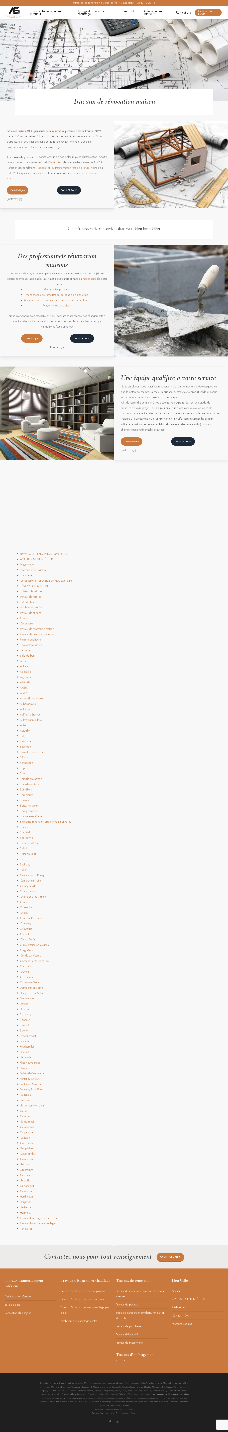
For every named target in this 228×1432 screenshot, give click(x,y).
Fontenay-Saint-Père (31, 1089)
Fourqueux (26, 1095)
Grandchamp (27, 1159)
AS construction (16, 131)
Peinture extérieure (30, 640)
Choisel (24, 934)
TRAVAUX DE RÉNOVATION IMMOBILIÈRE (44, 554)
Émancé (24, 1025)
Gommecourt (27, 1143)
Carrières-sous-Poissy (32, 875)
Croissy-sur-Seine (30, 982)
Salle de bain (27, 656)
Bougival (25, 832)
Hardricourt (26, 1197)
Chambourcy (27, 891)
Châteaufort (26, 907)
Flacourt (24, 1052)
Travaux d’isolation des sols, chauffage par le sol (84, 1310)
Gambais (25, 1116)
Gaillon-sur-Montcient (32, 1105)
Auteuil (24, 725)
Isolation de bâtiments (32, 591)
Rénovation (26, 1229)
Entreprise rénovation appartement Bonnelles (45, 822)
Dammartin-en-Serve (31, 988)
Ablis (23, 661)
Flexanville (25, 1057)
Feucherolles (27, 1047)
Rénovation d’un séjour (18, 1313)
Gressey (25, 1164)
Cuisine (24, 618)
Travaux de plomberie (128, 1326)
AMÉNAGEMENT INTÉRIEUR (36, 559)
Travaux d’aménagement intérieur (38, 1218)
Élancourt (25, 1020)
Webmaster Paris (113, 1413)
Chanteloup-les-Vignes (33, 897)
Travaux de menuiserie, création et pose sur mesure (141, 1293)
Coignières (26, 950)
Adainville (25, 672)
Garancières (27, 1127)
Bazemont (25, 747)
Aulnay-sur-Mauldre (31, 720)
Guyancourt (26, 1191)
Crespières (26, 977)
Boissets (24, 800)
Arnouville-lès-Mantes (32, 698)
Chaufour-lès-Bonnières (33, 918)
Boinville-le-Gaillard (30, 784)
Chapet (24, 902)
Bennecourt (26, 763)
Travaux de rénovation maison (37, 629)
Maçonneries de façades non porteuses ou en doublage (57, 300)
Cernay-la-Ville (28, 886)
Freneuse (25, 1100)
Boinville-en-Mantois (31, 779)
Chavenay (25, 923)
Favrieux (24, 1041)
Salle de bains (28, 602)
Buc (22, 859)
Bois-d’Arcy (26, 795)
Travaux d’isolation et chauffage (37, 1223)
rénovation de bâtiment (33, 570)
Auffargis (25, 709)
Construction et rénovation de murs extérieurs (46, 581)
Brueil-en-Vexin (28, 854)
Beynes (24, 768)
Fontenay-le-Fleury (30, 1079)
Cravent (24, 972)
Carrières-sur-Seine (31, 881)
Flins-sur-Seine (28, 1068)
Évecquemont (28, 1036)
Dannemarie (27, 998)
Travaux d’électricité (127, 1334)
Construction (55, 162)
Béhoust (24, 757)
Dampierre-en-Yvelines (32, 993)
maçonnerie (89, 279)
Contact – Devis (181, 1316)
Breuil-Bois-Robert (30, 843)
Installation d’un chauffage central (78, 1321)
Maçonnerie (27, 565)
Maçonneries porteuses (57, 289)
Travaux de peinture (127, 1304)
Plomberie (26, 575)
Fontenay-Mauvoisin (31, 1084)
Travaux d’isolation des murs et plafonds (83, 1291)
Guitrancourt (27, 1186)
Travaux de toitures (30, 597)
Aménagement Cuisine (18, 1296)
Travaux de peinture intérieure (36, 634)
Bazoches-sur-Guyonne (33, 752)
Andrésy (25, 693)
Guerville (25, 1180)
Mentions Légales (182, 1324)
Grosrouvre (26, 1170)
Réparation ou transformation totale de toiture (64, 168)
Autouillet (25, 731)
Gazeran (25, 1138)
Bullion (23, 870)
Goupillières (27, 1148)
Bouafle (24, 827)
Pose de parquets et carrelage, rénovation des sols (140, 1315)
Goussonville (27, 1154)
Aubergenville (28, 704)
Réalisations (178, 1307)
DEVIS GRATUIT (170, 1257)
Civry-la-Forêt (27, 939)
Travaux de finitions (30, 613)
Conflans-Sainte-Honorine (34, 961)
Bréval (23, 848)
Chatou (24, 913)
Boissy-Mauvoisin (29, 806)
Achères (25, 666)
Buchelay (25, 864)
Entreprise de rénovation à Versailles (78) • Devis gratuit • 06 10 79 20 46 (114, 3)
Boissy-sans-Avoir (29, 811)
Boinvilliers (26, 789)
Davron (24, 1004)
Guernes (25, 1175)
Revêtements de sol (31, 645)
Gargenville (26, 1132)
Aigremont (26, 677)
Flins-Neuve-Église (30, 1063)
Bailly (23, 736)
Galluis (24, 1111)
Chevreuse (26, 929)
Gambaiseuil (27, 1122)
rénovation (58, 131)
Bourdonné (26, 838)
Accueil (176, 1291)
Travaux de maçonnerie (129, 1343)
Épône (24, 1030)
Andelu (24, 688)
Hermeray (25, 1213)
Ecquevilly (25, 1014)
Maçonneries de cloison (57, 305)
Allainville (25, 682)
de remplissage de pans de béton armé (65, 295)
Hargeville (25, 1202)
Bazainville (26, 741)
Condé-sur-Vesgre (30, 955)
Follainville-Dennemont (32, 1073)
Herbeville (26, 1207)
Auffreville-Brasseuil (31, 714)
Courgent (25, 966)
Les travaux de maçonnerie (25, 273)
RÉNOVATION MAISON (34, 586)
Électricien (25, 650)
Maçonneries (33, 295)
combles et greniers (31, 607)
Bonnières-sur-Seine (31, 816)
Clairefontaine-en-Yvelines (34, 945)
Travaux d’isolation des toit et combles (82, 1299)
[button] (17, 190)
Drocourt (25, 1009)
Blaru (23, 773)
